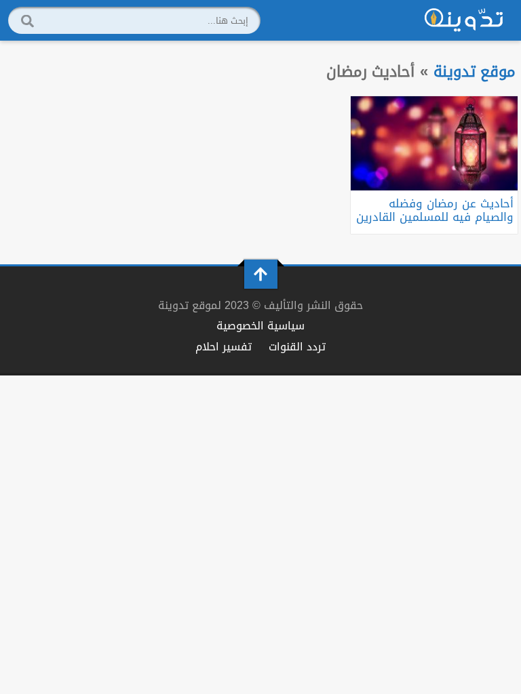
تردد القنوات (297, 346)
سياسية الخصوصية (260, 325)
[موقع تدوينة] (464, 20)
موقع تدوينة (474, 71)
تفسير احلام (223, 346)
